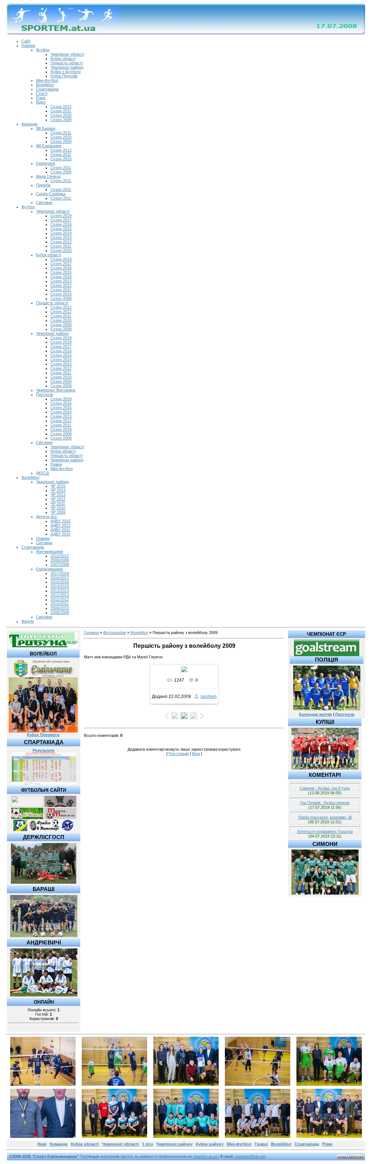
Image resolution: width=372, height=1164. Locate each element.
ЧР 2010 (57, 508)
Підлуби (43, 185)
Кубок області (63, 58)
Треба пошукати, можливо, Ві (325, 817)
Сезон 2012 (61, 106)
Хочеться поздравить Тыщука (325, 831)
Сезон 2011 (60, 111)
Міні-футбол (47, 80)
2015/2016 (59, 582)
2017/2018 (59, 573)
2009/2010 (59, 608)
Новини (28, 45)
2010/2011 (59, 604)
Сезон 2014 (61, 233)
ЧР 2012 (57, 499)
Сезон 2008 (61, 329)
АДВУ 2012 (60, 525)
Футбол (42, 50)
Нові (41, 1144)
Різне (40, 98)
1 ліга (147, 1144)
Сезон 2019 (61, 338)
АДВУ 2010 (60, 534)
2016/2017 (59, 577)
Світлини (44, 202)
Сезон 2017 (61, 220)
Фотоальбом (114, 632)
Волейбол (45, 85)
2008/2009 (59, 560)
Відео (41, 102)
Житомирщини (49, 551)
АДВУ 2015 (60, 521)
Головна (91, 632)
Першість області (66, 63)
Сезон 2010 (61, 115)
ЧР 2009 (57, 512)
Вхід (196, 753)
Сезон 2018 (61, 215)
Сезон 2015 (61, 228)
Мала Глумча (48, 176)
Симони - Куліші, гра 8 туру (325, 788)
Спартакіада (47, 89)
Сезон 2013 (61, 237)
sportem (209, 696)
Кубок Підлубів (63, 76)
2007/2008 (59, 564)
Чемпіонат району (67, 67)
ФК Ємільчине (48, 146)
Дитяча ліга (46, 516)
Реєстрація (179, 753)
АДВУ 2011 (60, 529)
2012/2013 (59, 595)
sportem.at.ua (205, 1156)
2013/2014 (59, 591)
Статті (41, 93)
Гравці (56, 464)
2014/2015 (59, 586)
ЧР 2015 (57, 486)
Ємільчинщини (49, 569)
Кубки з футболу (65, 71)
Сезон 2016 (61, 224)
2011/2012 (59, 556)
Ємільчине (45, 163)
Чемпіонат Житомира (55, 390)
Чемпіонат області (67, 54)
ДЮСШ (42, 473)
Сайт (26, 41)
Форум (27, 621)
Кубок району (209, 1144)
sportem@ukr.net (250, 1156)
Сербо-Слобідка (50, 194)
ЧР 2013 (57, 495)
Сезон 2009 (61, 119)
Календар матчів (315, 714)
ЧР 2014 (57, 490)
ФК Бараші (45, 128)
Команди (29, 124)
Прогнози (44, 394)
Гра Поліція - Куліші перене (324, 802)
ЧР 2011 (57, 503)
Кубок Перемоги (43, 734)
